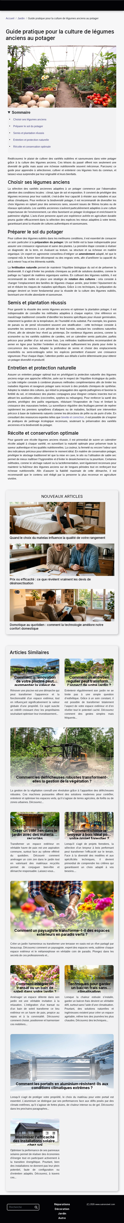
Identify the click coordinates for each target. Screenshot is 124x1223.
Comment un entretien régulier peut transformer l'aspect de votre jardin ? (89, 681)
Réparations (62, 1204)
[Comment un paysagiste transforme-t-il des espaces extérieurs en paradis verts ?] (62, 910)
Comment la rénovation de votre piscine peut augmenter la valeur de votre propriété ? (35, 683)
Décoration (62, 1209)
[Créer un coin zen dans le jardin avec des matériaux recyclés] (34, 825)
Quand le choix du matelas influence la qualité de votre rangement (57, 538)
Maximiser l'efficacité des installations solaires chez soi (35, 1141)
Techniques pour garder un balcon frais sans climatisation (89, 988)
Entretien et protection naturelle (31, 139)
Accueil (10, 18)
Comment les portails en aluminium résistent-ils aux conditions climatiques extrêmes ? (62, 1086)
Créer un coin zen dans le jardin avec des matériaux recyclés (35, 834)
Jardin (21, 18)
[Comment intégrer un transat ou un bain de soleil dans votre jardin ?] (34, 979)
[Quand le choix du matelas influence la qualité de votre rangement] (57, 518)
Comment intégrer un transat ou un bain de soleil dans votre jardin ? (34, 988)
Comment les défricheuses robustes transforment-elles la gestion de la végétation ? (62, 779)
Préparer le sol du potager (28, 126)
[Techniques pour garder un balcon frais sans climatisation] (89, 979)
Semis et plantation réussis (28, 133)
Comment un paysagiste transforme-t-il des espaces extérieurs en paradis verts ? (62, 932)
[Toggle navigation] (8, 5)
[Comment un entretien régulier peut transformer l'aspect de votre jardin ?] (89, 672)
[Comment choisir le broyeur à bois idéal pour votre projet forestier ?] (89, 825)
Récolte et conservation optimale (32, 146)
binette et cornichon (72, 417)
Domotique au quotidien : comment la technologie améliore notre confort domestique (56, 626)
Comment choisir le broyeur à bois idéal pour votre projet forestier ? (89, 834)
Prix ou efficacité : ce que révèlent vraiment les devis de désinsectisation (50, 581)
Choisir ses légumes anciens (29, 119)
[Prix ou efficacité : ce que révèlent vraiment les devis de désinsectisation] (62, 560)
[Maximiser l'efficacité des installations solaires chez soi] (34, 1132)
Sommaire (21, 112)
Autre (62, 1218)
